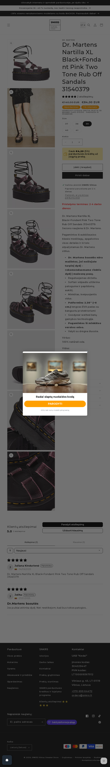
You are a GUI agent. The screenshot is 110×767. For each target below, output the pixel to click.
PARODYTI (55, 403)
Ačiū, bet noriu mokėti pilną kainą (55, 410)
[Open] (7, 760)
